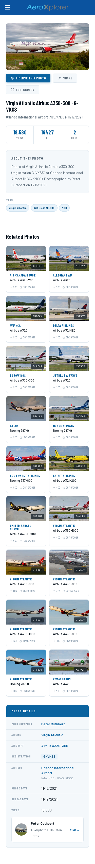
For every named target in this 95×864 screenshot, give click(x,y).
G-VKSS (49, 756)
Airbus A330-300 (44, 208)
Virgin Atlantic (18, 208)
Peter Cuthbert (53, 724)
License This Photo (28, 78)
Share (65, 78)
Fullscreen (22, 89)
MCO (64, 208)
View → (75, 829)
